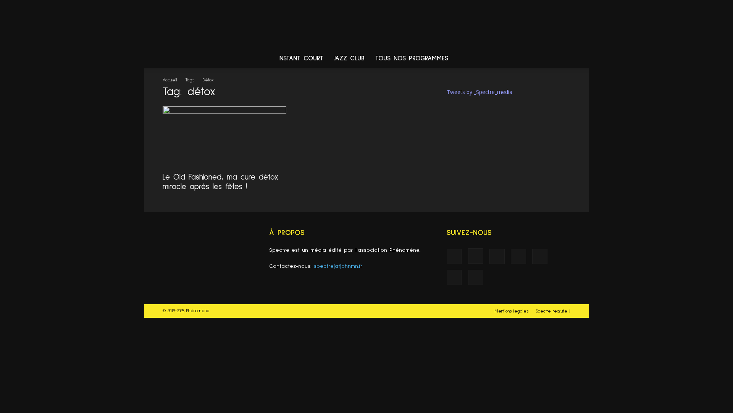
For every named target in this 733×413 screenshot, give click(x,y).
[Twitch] (533, 59)
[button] (579, 59)
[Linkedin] (504, 59)
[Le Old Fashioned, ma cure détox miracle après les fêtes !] (224, 136)
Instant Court (300, 58)
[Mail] (519, 59)
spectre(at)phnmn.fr (338, 266)
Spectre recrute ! (553, 311)
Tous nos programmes (411, 58)
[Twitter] (548, 59)
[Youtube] (562, 59)
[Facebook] (475, 59)
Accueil (170, 80)
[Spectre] (366, 25)
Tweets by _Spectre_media (479, 92)
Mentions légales (511, 311)
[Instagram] (490, 59)
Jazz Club (349, 58)
